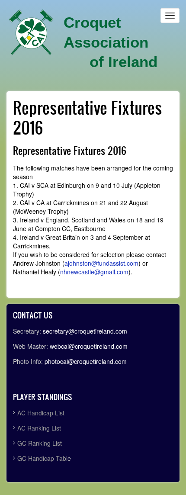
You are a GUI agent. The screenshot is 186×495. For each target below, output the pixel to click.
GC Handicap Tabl (42, 458)
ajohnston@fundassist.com (101, 263)
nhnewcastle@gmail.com (94, 271)
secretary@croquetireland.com (85, 331)
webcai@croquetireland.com (89, 346)
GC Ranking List (39, 443)
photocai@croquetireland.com (86, 361)
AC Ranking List (39, 428)
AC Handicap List (41, 412)
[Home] (31, 32)
